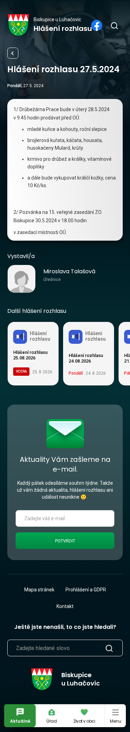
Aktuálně (20, 721)
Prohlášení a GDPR (86, 589)
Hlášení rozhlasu (12, 53)
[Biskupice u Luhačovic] (18, 25)
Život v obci (84, 721)
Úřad (51, 721)
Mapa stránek (39, 589)
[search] (114, 25)
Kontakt (65, 606)
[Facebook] (96, 25)
